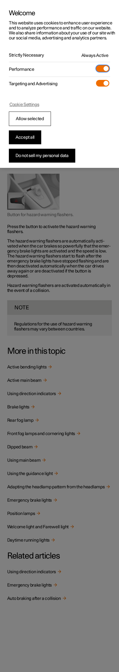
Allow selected (30, 119)
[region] (59, 84)
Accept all (25, 137)
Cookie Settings (24, 104)
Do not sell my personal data (42, 155)
